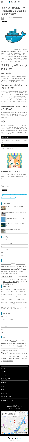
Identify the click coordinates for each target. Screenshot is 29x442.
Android (2, 264)
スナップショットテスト (10, 279)
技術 (3, 18)
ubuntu (7, 273)
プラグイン (22, 279)
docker (3, 186)
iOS (17, 266)
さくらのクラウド (23, 276)
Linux (6, 269)
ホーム (3, 368)
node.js (12, 269)
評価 (12, 284)
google (6, 266)
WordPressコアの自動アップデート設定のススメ (12, 299)
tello (20, 271)
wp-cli (17, 276)
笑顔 (2, 255)
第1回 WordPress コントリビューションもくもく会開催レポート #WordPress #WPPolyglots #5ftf (14, 295)
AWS (5, 264)
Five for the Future (20, 264)
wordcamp (14, 273)
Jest (25, 266)
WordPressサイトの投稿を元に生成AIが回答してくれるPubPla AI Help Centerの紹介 (14, 303)
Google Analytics (12, 266)
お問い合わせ (4, 393)
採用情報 (3, 382)
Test (22, 271)
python (19, 269)
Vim (10, 273)
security (13, 271)
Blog (2, 389)
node (9, 269)
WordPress (6, 276)
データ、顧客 (4, 249)
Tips (24, 271)
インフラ (3, 279)
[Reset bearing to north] (26, 417)
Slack (16, 271)
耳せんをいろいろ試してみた (8, 198)
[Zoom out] (26, 415)
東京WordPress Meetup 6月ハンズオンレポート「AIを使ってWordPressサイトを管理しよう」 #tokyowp (14, 308)
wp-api (13, 276)
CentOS (9, 264)
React (24, 269)
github (3, 266)
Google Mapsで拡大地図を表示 (9, 414)
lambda (3, 269)
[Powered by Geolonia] (2, 432)
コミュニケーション (6, 246)
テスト (17, 279)
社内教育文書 (7, 284)
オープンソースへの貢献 (7, 243)
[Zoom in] (26, 413)
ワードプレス (7, 282)
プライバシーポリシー (7, 396)
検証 (23, 282)
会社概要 (3, 371)
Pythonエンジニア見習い (17, 17)
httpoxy (22, 80)
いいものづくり (5, 240)
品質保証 (19, 282)
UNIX (8, 186)
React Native (3, 271)
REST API (8, 271)
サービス (3, 375)
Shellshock (17, 80)
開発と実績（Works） (7, 379)
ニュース (3, 386)
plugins (15, 269)
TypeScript (3, 273)
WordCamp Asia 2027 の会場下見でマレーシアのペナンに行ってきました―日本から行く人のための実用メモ (14, 290)
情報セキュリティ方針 (7, 400)
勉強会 (14, 282)
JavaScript (21, 266)
